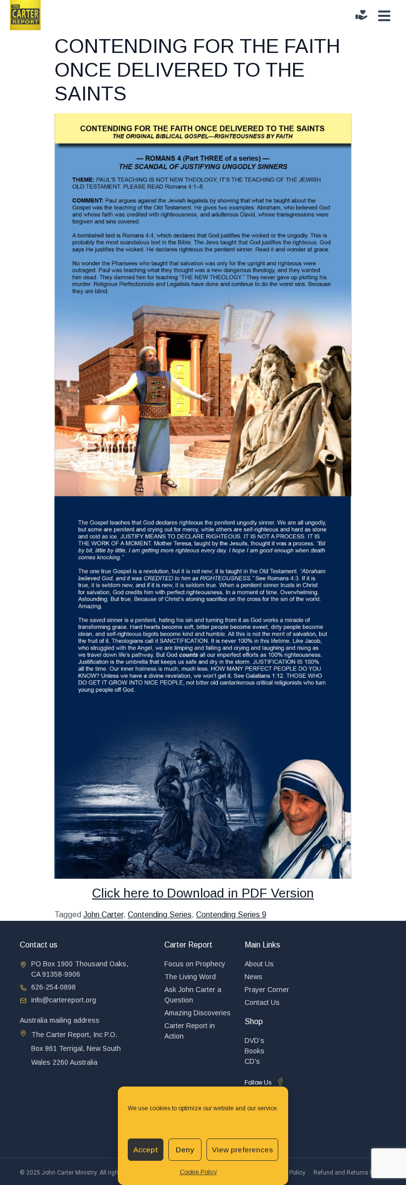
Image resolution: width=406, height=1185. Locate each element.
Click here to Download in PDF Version (203, 893)
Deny (185, 1149)
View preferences (242, 1149)
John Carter (103, 914)
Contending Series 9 (231, 914)
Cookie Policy (198, 1172)
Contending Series (160, 914)
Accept (145, 1149)
